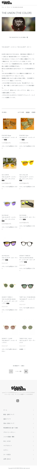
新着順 (33, 112)
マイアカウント (7, 445)
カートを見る (7, 454)
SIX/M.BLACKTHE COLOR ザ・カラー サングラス (10, 258)
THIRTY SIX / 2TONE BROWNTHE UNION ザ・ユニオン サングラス (27, 299)
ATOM (8, 441)
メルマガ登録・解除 (8, 437)
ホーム (3, 7)
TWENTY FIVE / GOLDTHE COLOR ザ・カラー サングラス (27, 340)
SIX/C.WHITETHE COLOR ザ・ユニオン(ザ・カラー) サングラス (9, 177)
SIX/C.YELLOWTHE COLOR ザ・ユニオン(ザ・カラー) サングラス (26, 177)
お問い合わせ (7, 459)
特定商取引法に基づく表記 (10, 428)
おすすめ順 (21, 112)
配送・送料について (8, 414)
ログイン (5, 450)
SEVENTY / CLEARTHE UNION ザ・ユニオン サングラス (9, 340)
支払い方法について (8, 423)
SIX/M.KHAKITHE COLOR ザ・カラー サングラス (27, 217)
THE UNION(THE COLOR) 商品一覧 (18, 37)
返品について (7, 419)
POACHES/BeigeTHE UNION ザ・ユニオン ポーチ (9, 137)
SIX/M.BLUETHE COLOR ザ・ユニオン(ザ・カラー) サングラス (9, 217)
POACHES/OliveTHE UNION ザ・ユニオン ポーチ (27, 137)
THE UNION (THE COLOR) (18, 7)
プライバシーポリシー (9, 432)
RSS (4, 441)
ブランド (8, 7)
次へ (26, 371)
